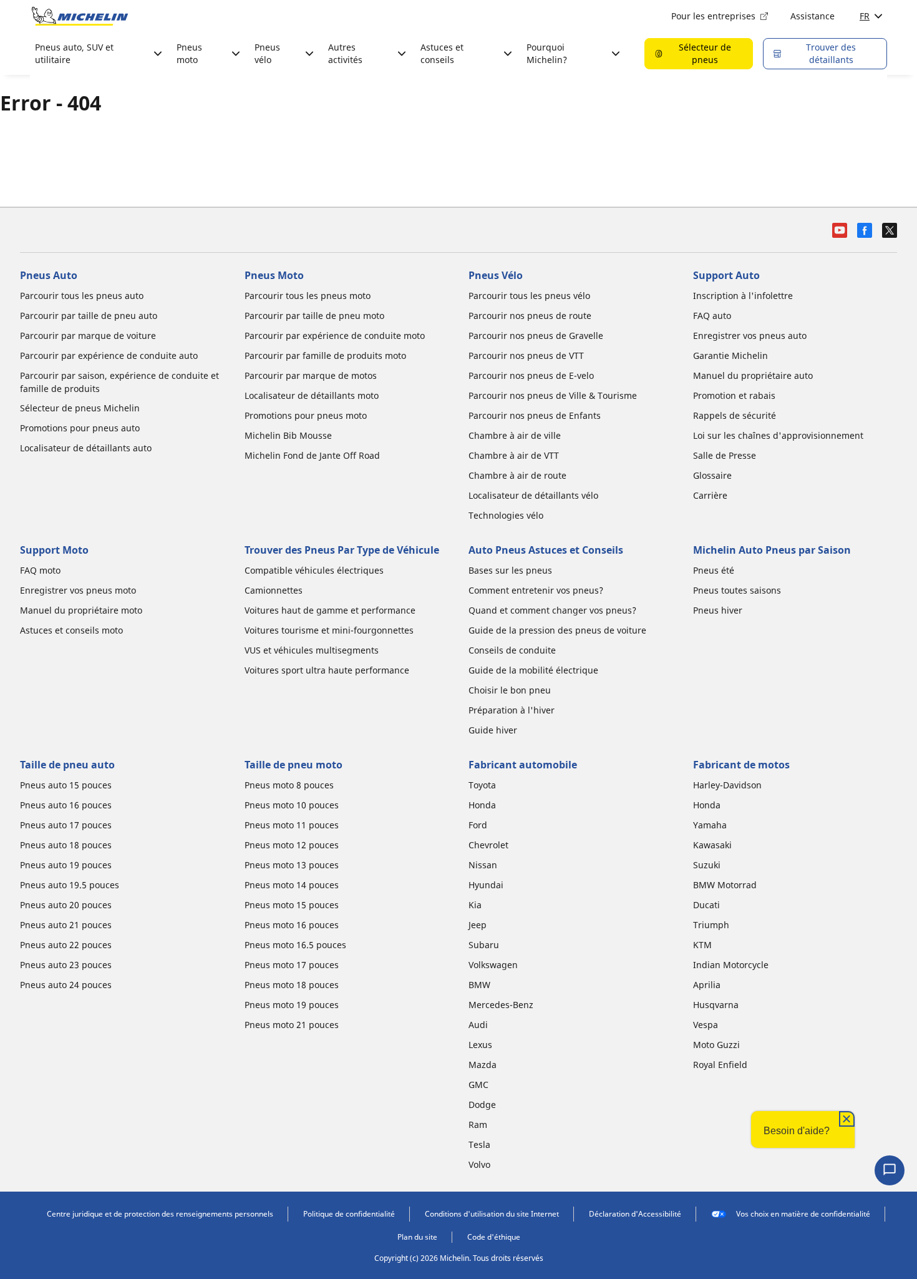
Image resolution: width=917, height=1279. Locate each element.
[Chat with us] (890, 1170)
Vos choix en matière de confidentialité (803, 1213)
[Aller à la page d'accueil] (80, 16)
